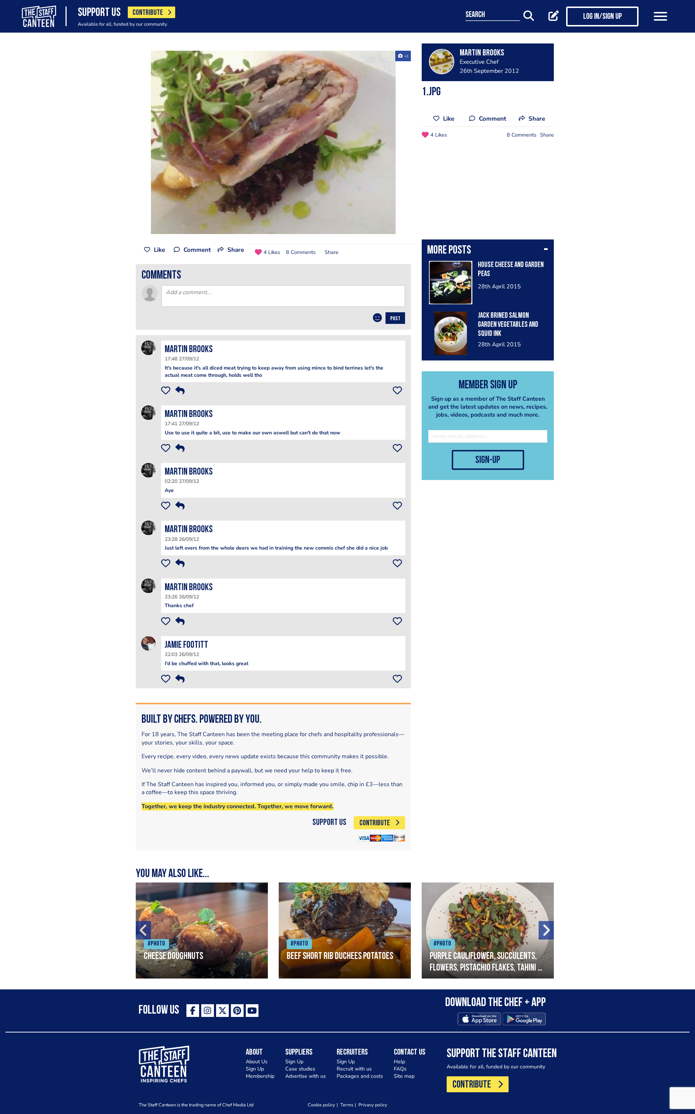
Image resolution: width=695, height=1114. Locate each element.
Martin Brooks (188, 350)
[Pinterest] (237, 1010)
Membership (260, 1076)
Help (399, 1061)
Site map (404, 1076)
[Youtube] (252, 1010)
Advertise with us (305, 1076)
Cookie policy (321, 1105)
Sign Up (255, 1068)
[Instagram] (207, 1010)
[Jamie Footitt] (148, 642)
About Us (257, 1061)
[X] (222, 1010)
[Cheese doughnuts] (202, 931)
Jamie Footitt (186, 645)
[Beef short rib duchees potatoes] (345, 931)
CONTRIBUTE (147, 13)
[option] (273, 142)
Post (395, 319)
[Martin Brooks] (148, 347)
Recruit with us (354, 1068)
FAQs (400, 1068)
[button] (487, 251)
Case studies (300, 1068)
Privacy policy (372, 1105)
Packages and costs (360, 1076)
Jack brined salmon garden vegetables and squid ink (508, 325)
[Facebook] (192, 1010)
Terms (346, 1105)
